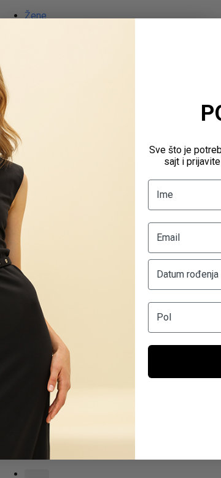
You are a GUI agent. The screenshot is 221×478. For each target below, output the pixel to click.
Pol (164, 317)
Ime (165, 194)
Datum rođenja (188, 274)
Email (168, 237)
